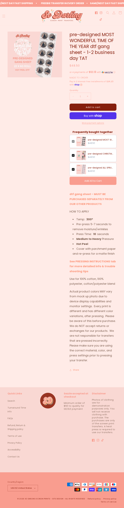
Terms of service (108, 502)
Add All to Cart (93, 181)
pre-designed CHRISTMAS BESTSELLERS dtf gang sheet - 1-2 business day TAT (101, 153)
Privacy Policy (15, 442)
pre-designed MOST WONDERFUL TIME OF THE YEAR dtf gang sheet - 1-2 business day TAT (101, 139)
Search (11, 400)
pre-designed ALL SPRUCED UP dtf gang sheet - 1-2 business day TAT (101, 167)
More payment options (93, 123)
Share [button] (76, 369)
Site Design (57, 499)
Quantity (74, 90)
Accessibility (14, 449)
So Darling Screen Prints (37, 499)
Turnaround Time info (17, 409)
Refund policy (94, 499)
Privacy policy (109, 499)
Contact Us (14, 456)
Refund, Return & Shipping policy (16, 427)
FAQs (10, 418)
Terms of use (15, 436)
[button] (3, 16)
